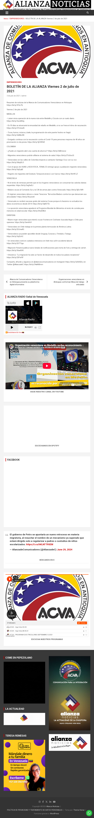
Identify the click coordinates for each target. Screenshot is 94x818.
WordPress (54, 813)
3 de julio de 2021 (13, 96)
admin (24, 96)
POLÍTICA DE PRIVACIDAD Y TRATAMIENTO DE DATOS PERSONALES (34, 810)
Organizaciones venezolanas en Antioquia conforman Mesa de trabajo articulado (69, 282)
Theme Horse (78, 810)
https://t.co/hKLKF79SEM (39, 544)
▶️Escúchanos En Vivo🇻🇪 (15, 332)
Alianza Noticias (52, 806)
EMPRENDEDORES (14, 82)
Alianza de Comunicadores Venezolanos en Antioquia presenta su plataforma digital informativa (26, 282)
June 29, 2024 (64, 549)
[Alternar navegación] (7, 13)
